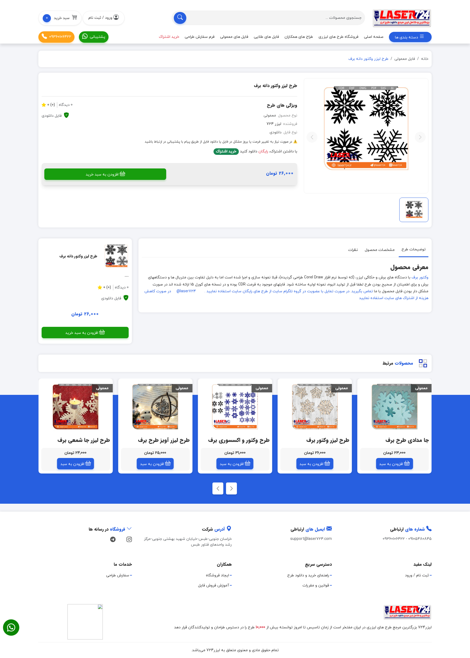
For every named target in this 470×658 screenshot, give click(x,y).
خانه (424, 59)
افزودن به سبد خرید (102, 174)
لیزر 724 (274, 124)
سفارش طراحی (117, 575)
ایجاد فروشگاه (217, 575)
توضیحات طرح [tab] (413, 249)
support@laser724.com (311, 539)
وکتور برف (420, 277)
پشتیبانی (97, 36)
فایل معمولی (404, 59)
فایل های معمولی (234, 36)
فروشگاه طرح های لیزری (338, 36)
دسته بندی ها (407, 37)
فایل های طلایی (266, 36)
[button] (60, 18)
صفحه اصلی (374, 36)
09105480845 (420, 539)
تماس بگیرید (362, 291)
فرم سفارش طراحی (200, 36)
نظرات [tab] (353, 250)
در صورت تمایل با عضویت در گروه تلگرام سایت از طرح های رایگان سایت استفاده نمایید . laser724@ (263, 291)
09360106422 (60, 36)
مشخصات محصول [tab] (380, 250)
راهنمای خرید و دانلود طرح (308, 575)
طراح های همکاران (299, 36)
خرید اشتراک (226, 151)
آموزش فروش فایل (213, 585)
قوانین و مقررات (315, 585)
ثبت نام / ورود (417, 575)
